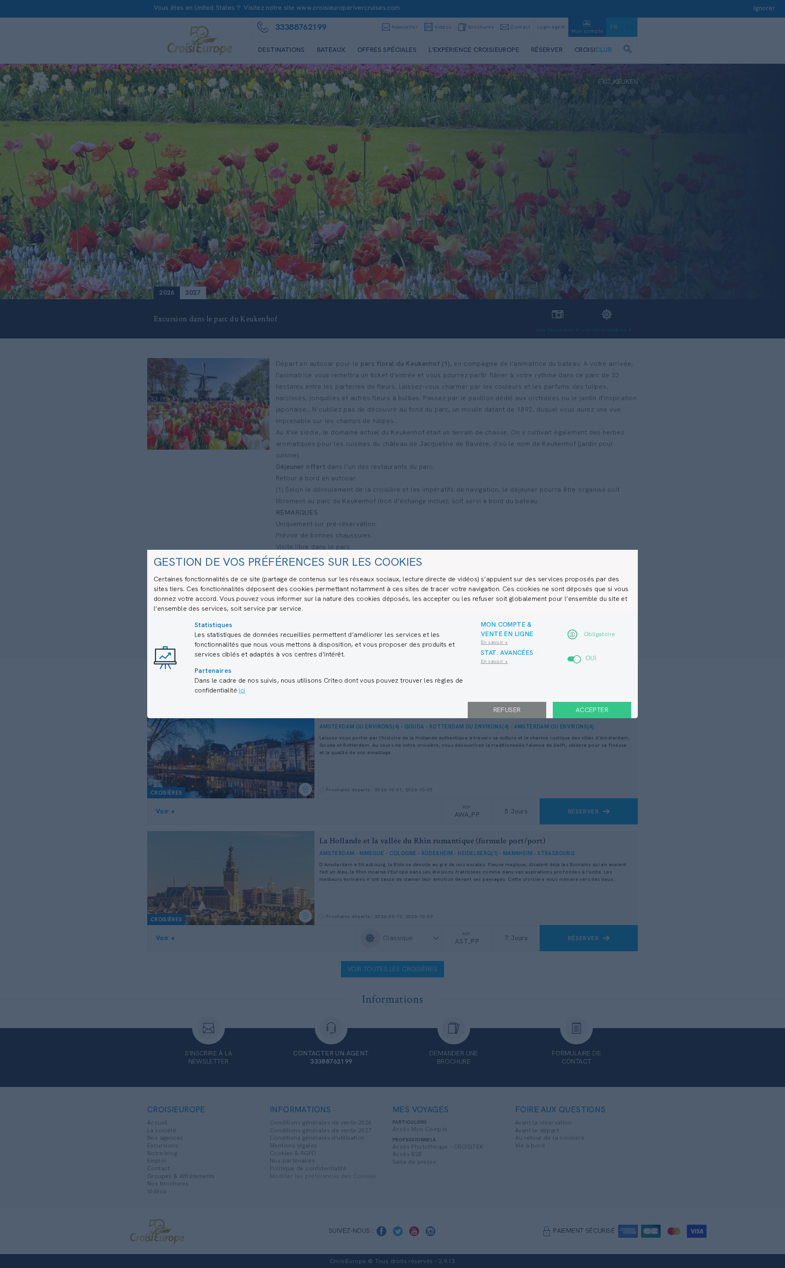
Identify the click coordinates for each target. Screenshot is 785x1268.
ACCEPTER (592, 710)
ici (242, 690)
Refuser (507, 710)
